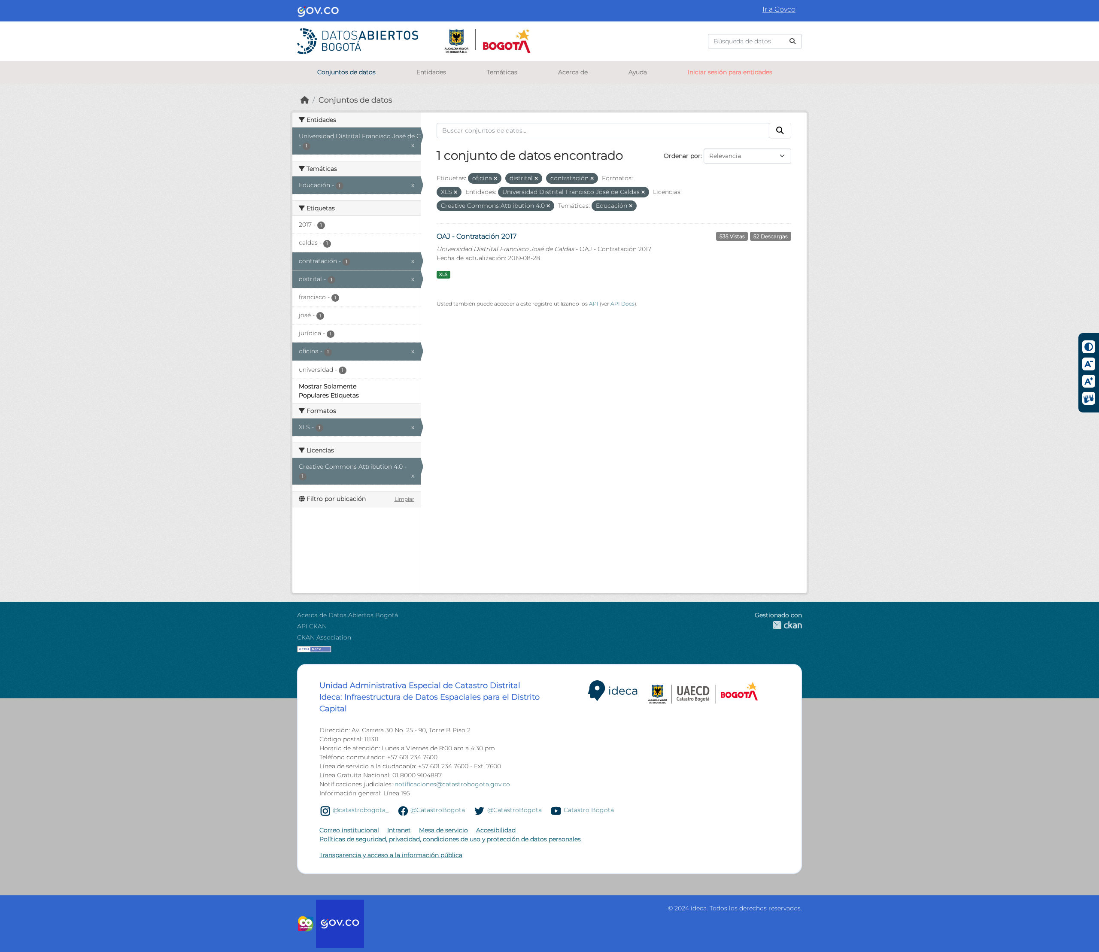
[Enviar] (792, 41)
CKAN (778, 625)
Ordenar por (682, 156)
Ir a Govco (778, 9)
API (593, 303)
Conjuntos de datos (346, 72)
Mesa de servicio (443, 830)
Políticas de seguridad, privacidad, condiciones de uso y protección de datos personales (450, 839)
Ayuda (637, 72)
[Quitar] (495, 179)
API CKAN (312, 626)
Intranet (399, 830)
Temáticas (502, 72)
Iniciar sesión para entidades (730, 72)
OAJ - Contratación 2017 (476, 236)
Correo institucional (349, 830)
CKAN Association (324, 637)
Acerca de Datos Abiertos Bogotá (347, 615)
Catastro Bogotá (589, 810)
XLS (443, 274)
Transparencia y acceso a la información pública (390, 855)
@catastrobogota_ (361, 810)
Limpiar (404, 499)
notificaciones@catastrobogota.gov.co (452, 784)
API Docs (622, 303)
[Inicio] (305, 99)
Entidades (431, 72)
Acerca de (573, 72)
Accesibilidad (496, 830)
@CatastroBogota (437, 810)
